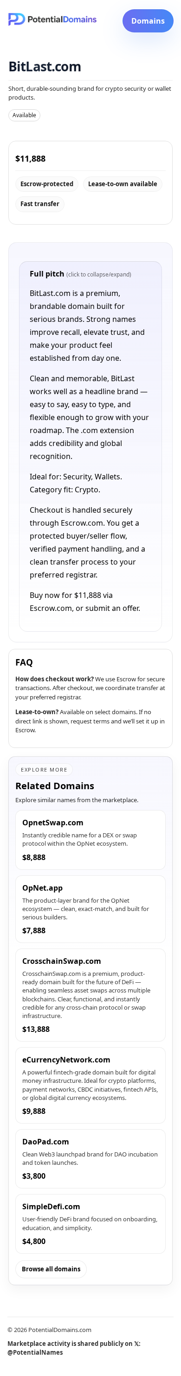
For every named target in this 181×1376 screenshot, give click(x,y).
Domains (148, 21)
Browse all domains (51, 1269)
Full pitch (80, 274)
